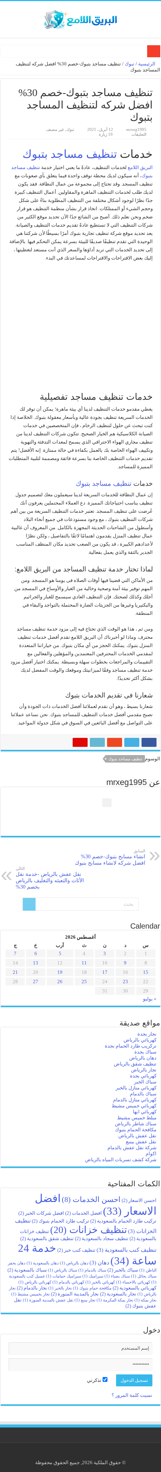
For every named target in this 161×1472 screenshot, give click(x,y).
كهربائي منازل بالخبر (136, 1088)
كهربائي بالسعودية (135, 1288)
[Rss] (86, 1453)
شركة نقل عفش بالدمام (132, 1147)
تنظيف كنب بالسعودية (127, 1249)
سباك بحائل (144, 1276)
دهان (99, 1262)
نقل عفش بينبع (141, 1141)
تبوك (129, 64)
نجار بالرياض (144, 1070)
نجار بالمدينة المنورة (75, 1294)
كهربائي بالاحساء (133, 1282)
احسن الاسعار (139, 1200)
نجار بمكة (145, 1300)
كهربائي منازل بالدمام (135, 1100)
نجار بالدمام (32, 1288)
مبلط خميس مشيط (137, 1117)
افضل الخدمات (83, 1213)
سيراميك (92, 1276)
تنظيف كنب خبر (76, 1250)
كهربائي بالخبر (100, 1282)
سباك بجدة (145, 1052)
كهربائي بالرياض (140, 1040)
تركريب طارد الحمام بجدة (131, 1046)
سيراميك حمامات (63, 1276)
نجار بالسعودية (118, 1294)
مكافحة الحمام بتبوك (136, 1129)
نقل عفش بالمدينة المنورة (48, 1300)
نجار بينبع (85, 1300)
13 (35, 963)
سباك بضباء (117, 1276)
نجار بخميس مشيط (30, 1294)
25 (84, 981)
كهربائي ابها (145, 1111)
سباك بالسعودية (27, 1270)
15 (145, 972)
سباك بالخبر (122, 1270)
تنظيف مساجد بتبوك (69, 154)
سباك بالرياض (62, 1270)
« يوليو (150, 999)
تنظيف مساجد (25, 167)
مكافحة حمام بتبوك (92, 1288)
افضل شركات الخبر (41, 1213)
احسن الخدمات (91, 1199)
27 (35, 981)
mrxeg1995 (136, 129)
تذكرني (95, 1380)
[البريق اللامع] (80, 18)
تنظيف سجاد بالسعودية (101, 1238)
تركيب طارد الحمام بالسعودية (123, 1221)
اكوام (151, 1153)
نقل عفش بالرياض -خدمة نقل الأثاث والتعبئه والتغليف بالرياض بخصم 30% (50, 878)
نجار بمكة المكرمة (115, 1300)
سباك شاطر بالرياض (136, 1123)
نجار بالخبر (60, 1288)
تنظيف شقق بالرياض (135, 1064)
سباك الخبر (145, 1082)
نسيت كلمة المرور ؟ (132, 1395)
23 (125, 981)
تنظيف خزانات (88, 1229)
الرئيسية (147, 64)
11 (84, 963)
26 (60, 981)
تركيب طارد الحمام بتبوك (60, 1221)
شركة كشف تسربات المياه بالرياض (121, 1159)
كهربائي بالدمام (68, 1282)
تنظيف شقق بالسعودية (47, 1238)
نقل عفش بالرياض (137, 1135)
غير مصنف (55, 129)
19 (60, 972)
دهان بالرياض (143, 1058)
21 (15, 972)
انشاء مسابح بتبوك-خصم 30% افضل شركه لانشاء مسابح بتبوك (110, 857)
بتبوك (147, 175)
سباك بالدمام (143, 1094)
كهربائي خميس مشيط (134, 1105)
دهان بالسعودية (43, 1263)
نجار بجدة (147, 1034)
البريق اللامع (140, 167)
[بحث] (29, 904)
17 (104, 972)
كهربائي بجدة (143, 1076)
